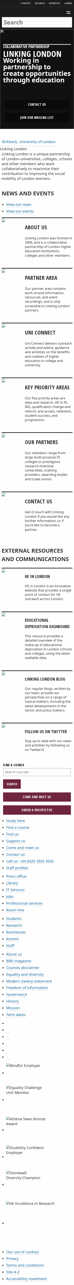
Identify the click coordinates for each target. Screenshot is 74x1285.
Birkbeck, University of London (29, 141)
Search (12, 784)
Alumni (68, 3)
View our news (18, 204)
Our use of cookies (22, 1251)
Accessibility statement (26, 1278)
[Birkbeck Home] (37, 12)
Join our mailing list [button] (37, 117)
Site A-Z (13, 1271)
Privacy (12, 1258)
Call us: (30, 861)
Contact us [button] (37, 104)
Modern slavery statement (29, 981)
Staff (10, 945)
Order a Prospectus (37, 810)
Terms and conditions (25, 1265)
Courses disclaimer (22, 967)
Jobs (10, 896)
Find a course (13, 765)
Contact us (15, 854)
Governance (16, 994)
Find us (12, 834)
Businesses (54, 3)
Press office (16, 876)
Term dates (16, 1014)
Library (12, 883)
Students (26, 3)
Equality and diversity (25, 974)
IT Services (15, 889)
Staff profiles (17, 867)
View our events (20, 211)
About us (14, 954)
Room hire (15, 909)
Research (40, 3)
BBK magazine (18, 960)
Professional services (24, 903)
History (12, 1001)
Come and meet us (37, 797)
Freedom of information (27, 987)
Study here (15, 820)
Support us (15, 840)
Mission (13, 1007)
